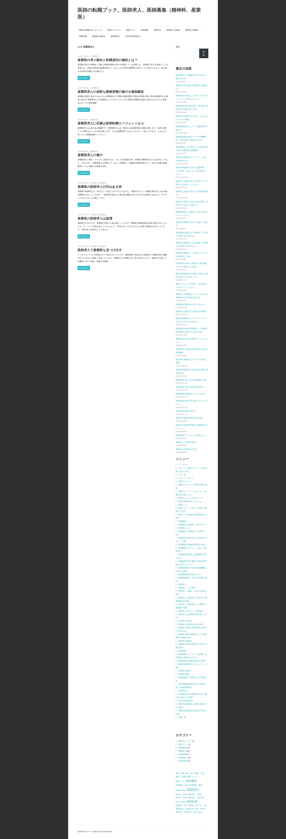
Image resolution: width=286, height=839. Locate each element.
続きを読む (83, 78)
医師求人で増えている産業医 (190, 611)
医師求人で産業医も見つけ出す (100, 250)
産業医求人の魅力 (90, 155)
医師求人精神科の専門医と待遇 (189, 418)
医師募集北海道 (181, 790)
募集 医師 (180, 773)
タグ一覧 (182, 474)
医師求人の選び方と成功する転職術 (191, 311)
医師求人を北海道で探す (186, 442)
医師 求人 (200, 773)
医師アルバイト (114, 29)
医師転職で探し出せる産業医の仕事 (191, 379)
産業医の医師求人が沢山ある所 (100, 187)
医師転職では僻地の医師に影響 (191, 660)
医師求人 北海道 (181, 794)
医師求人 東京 (195, 794)
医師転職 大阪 (181, 805)
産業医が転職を (98, 36)
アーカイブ (183, 464)
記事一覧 (182, 717)
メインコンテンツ (186, 478)
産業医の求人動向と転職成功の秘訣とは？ (108, 60)
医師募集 (144, 29)
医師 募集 (189, 773)
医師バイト (131, 29)
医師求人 (157, 29)
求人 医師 (203, 805)
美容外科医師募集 (198, 812)
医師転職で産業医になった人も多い (191, 393)
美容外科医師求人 (133, 36)
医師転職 (83, 36)
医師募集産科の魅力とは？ (189, 574)
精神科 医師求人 (200, 809)
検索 (178, 46)
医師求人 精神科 (181, 798)
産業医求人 (115, 36)
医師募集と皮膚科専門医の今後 (191, 544)
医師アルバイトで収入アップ (190, 497)
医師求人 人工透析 (187, 587)
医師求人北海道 (173, 29)
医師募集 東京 (196, 785)
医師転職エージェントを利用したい (191, 435)
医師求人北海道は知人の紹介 (190, 624)
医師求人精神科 (192, 29)
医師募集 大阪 (182, 785)
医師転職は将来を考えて (186, 411)
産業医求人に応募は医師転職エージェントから (111, 123)
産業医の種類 (184, 674)
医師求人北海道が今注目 (186, 449)
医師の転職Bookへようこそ (90, 29)
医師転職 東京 (193, 805)
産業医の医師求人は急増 (95, 218)
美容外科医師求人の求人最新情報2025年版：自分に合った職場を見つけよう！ (191, 171)
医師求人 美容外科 (196, 797)
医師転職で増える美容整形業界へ (190, 386)
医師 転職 (181, 776)
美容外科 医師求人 (184, 812)
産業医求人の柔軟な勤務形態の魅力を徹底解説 (111, 91)
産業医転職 (183, 760)
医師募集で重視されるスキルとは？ (191, 304)
